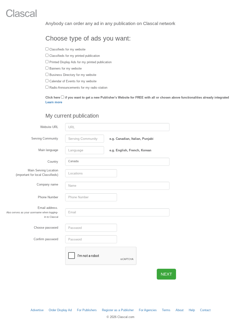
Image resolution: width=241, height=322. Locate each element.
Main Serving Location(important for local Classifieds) (37, 173)
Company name (47, 184)
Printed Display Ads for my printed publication (80, 62)
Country (53, 161)
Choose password (46, 227)
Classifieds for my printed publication (74, 56)
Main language (48, 150)
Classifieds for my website (66, 49)
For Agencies (148, 310)
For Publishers (87, 310)
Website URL (49, 127)
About (180, 310)
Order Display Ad (60, 310)
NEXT (166, 274)
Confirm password (46, 239)
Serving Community (44, 138)
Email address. (32, 212)
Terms (166, 310)
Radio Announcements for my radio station (77, 87)
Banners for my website (65, 68)
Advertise (37, 310)
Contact (205, 310)
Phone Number (48, 197)
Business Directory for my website (72, 75)
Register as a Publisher (118, 310)
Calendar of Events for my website (72, 81)
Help (192, 310)
